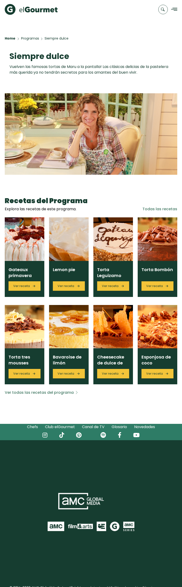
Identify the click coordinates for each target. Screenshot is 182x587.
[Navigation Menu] (172, 9)
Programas (30, 38)
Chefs (32, 427)
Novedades (144, 427)
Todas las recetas (159, 209)
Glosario (119, 427)
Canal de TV (93, 427)
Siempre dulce (56, 38)
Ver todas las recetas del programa (39, 392)
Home (10, 38)
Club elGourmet (60, 427)
